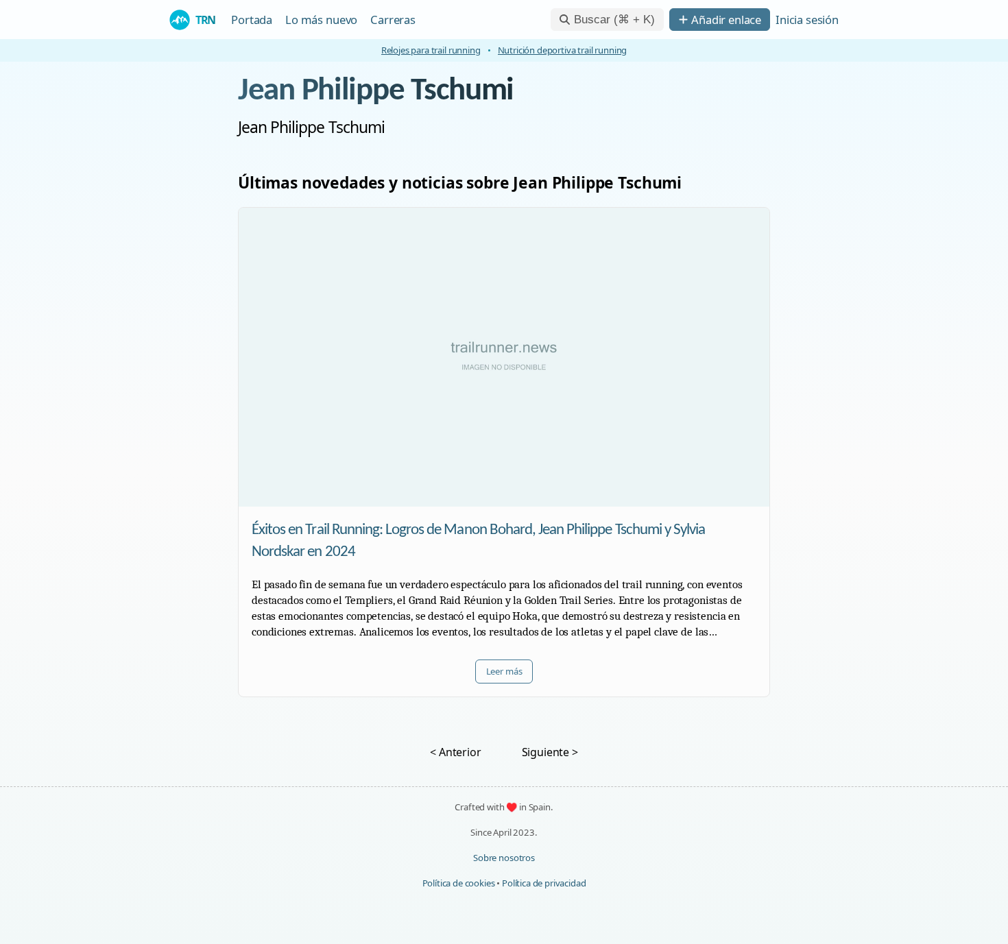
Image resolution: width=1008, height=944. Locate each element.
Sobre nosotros (504, 857)
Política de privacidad (544, 883)
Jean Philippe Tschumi (376, 91)
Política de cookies (458, 883)
